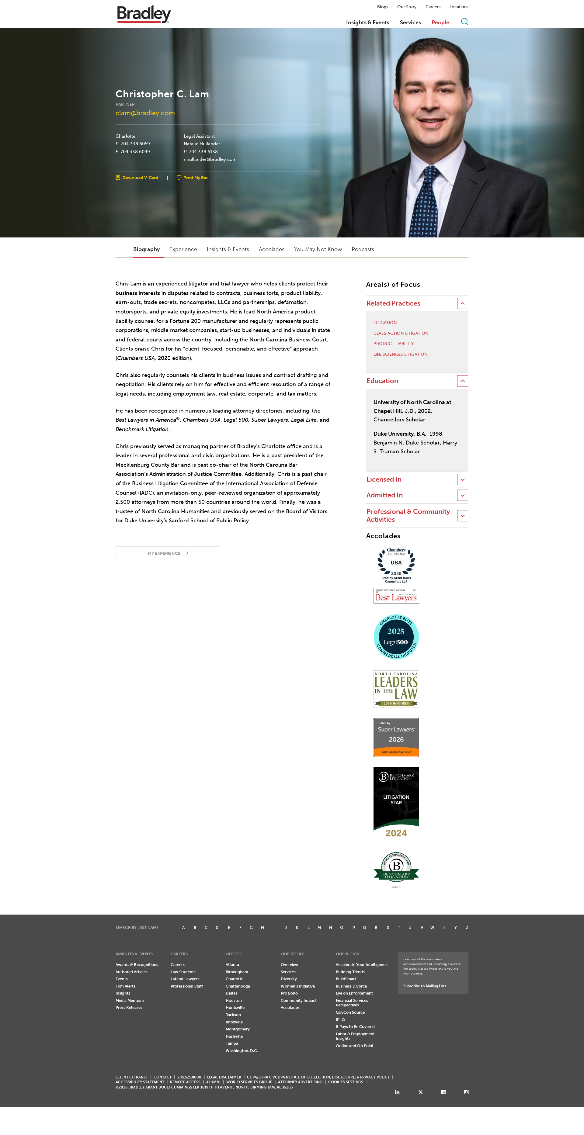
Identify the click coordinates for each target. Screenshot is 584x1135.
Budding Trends (350, 972)
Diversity (289, 979)
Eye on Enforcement (354, 993)
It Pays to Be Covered (355, 1026)
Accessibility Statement (140, 1082)
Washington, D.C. (242, 1050)
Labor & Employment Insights (355, 1036)
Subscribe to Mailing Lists (424, 986)
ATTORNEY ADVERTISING (300, 1082)
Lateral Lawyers (185, 979)
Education (382, 381)
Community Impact (299, 1000)
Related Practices (393, 303)
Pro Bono (289, 993)
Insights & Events (367, 23)
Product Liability (394, 343)
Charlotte (125, 136)
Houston (234, 1000)
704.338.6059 (135, 144)
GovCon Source (350, 1012)
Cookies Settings (345, 1082)
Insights (123, 993)
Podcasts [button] (363, 249)
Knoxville (234, 1022)
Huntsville (235, 1007)
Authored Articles (132, 972)
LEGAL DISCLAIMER (224, 1077)
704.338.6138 (203, 151)
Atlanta (232, 964)
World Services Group (249, 1082)
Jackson (233, 1014)
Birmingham (237, 972)
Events (122, 979)
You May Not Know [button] (318, 249)
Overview (289, 964)
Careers (433, 7)
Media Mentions (130, 1000)
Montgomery (238, 1029)
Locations (459, 7)
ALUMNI (213, 1082)
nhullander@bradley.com (210, 159)
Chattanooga (238, 986)
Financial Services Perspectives (352, 1003)
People (440, 23)
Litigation (385, 322)
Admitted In (385, 495)
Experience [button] (183, 249)
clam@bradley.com (145, 113)
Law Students (183, 972)
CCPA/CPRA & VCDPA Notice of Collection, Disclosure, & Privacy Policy (318, 1077)
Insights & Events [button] (228, 249)
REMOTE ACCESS (185, 1082)
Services (410, 23)
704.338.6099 (135, 151)
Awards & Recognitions (137, 964)
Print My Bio (195, 177)
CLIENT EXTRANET (132, 1077)
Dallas (231, 993)
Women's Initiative (298, 986)
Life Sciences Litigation (401, 354)
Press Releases (129, 1007)
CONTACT (163, 1077)
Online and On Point (355, 1045)
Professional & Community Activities (408, 515)
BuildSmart (346, 979)
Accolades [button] (271, 249)
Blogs (382, 7)
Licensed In (384, 479)
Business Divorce (351, 986)
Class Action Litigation (401, 333)
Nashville (234, 1036)
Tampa (232, 1043)
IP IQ (340, 1019)
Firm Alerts (125, 986)
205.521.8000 (189, 1077)
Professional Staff (187, 986)
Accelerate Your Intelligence (362, 964)
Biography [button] (146, 249)
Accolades (290, 1007)
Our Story (406, 7)
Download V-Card (140, 177)
